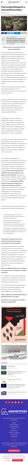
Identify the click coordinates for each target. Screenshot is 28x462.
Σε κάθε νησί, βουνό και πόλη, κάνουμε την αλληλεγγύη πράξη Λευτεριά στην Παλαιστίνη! (16, 373)
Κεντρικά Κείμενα (14, 426)
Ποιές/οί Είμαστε (14, 424)
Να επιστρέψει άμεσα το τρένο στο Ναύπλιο (17, 392)
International (14, 436)
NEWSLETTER (14, 450)
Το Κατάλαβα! (17, 460)
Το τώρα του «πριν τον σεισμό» (14, 379)
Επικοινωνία (14, 434)
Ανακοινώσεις (14, 430)
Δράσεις (14, 428)
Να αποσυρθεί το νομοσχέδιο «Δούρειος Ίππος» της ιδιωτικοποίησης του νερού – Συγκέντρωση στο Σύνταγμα (16, 386)
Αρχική (14, 422)
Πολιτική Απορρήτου (14, 432)
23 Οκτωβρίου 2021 (5, 12)
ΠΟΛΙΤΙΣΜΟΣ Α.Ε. (11, 366)
